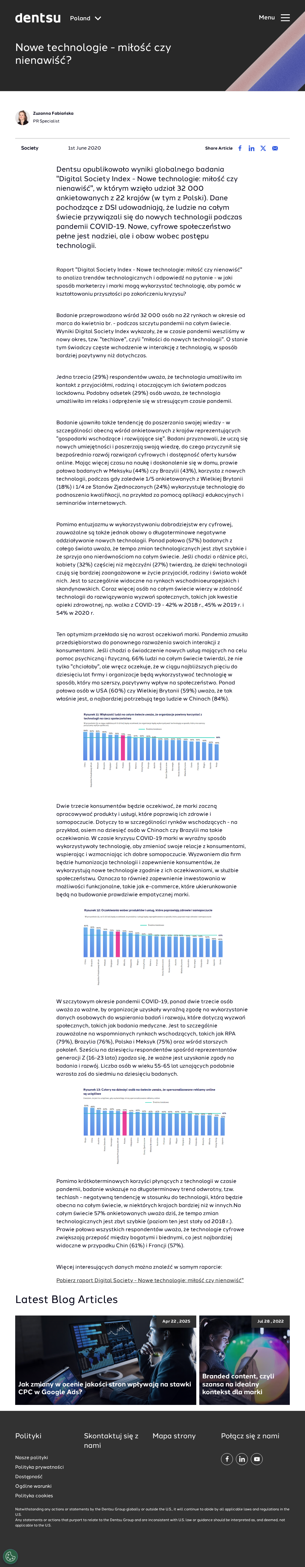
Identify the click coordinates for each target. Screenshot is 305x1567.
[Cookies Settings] (10, 1556)
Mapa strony (174, 1436)
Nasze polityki (31, 1458)
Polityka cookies (34, 1496)
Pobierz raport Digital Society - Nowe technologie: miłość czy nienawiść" (150, 1280)
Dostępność (29, 1477)
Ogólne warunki (33, 1486)
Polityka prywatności (39, 1467)
